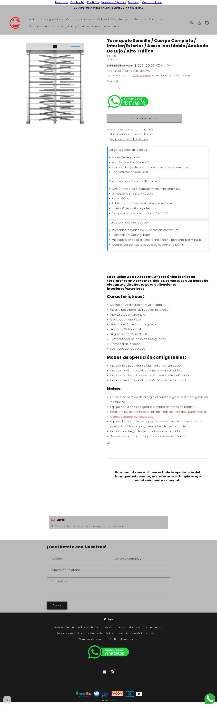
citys (112, 700)
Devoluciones (66, 633)
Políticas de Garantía (119, 627)
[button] (51, 19)
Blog (154, 633)
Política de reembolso (124, 639)
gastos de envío (142, 75)
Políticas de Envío (89, 627)
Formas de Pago (137, 633)
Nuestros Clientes (113, 2)
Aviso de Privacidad (110, 633)
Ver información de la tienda (129, 139)
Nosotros (61, 2)
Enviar (57, 605)
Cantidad (112, 81)
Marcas (133, 2)
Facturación (86, 633)
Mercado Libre (152, 2)
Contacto (77, 2)
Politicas (93, 2)
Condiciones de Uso (149, 627)
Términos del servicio (92, 639)
